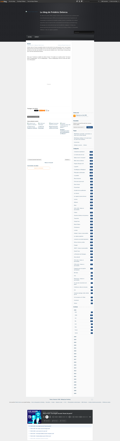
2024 (75, 339)
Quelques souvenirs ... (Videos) (80, 145)
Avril (76, 324)
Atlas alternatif (77, 257)
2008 (75, 384)
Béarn (75, 205)
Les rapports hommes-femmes (80, 196)
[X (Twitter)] (79, 1)
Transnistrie (76, 218)
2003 (75, 393)
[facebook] (77, 1)
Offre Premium (84, 402)
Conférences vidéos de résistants (81, 287)
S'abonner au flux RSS (81, 115)
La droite (76, 230)
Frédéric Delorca (18, 402)
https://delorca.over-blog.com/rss (82, 116)
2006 (75, 390)
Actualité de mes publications (80, 190)
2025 (75, 336)
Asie (75, 275)
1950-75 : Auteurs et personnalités (81, 248)
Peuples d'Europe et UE (79, 163)
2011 (75, 376)
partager (56, 420)
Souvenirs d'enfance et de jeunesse (81, 215)
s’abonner (48, 420)
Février (76, 330)
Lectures (76, 199)
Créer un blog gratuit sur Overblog (37, 402)
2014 (75, 367)
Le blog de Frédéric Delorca (53, 12)
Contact (37, 36)
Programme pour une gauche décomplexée (80, 269)
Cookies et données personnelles (94, 402)
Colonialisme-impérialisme (79, 151)
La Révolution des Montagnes (80, 254)
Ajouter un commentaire (38, 168)
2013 (75, 370)
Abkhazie (76, 202)
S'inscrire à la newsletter (33, 116)
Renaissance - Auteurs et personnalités (79, 279)
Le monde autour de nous (79, 154)
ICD (75, 290)
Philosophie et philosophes (79, 172)
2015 (75, 365)
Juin (75, 318)
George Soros (77, 221)
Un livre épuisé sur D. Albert (79, 297)
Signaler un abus (59, 402)
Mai (75, 321)
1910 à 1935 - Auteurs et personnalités (79, 209)
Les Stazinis (76, 193)
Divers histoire (77, 184)
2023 (75, 342)
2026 (75, 310)
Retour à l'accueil (49, 162)
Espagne (76, 245)
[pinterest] (81, 1)
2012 (75, 373)
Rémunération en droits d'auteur (74, 402)
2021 (75, 348)
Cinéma (75, 212)
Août (76, 312)
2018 (75, 356)
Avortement (76, 300)
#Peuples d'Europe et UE (66, 45)
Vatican (75, 303)
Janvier (76, 332)
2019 (75, 353)
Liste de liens (76, 142)
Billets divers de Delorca (79, 160)
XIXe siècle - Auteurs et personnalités (79, 261)
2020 (75, 350)
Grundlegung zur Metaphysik (80, 169)
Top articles (48, 402)
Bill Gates (76, 272)
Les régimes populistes (78, 236)
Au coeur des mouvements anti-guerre (80, 283)
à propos (63, 420)
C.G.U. (65, 402)
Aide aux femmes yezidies (79, 242)
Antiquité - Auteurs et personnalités (81, 233)
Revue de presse (77, 178)
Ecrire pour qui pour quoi (79, 181)
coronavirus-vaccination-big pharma (81, 239)
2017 (75, 359)
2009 (75, 382)
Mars (76, 327)
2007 (75, 387)
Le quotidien (76, 175)
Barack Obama (77, 224)
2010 (75, 379)
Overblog (68, 399)
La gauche (76, 166)
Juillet (76, 315)
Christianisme (77, 227)
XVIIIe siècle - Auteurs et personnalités (79, 265)
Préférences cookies (106, 402)
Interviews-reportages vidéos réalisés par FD (81, 294)
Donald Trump (77, 251)
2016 (75, 362)
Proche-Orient (77, 187)
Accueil (30, 36)
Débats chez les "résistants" (79, 157)
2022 (75, 345)
